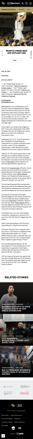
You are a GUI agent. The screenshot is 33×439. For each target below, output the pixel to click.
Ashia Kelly (12, 201)
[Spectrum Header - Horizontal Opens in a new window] (15, 3)
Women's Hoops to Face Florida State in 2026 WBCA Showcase (16, 309)
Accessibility (4, 425)
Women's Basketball (8, 304)
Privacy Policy (5, 415)
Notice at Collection (19, 422)
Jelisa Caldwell (22, 174)
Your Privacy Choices (6, 422)
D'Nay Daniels (19, 203)
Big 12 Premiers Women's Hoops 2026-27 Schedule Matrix (16, 372)
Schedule (22, 9)
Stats (17, 61)
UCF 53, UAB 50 (6, 80)
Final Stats (4, 75)
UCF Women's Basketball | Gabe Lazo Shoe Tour (15, 341)
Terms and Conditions (7, 418)
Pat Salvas (7, 100)
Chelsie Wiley (10, 162)
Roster (29, 9)
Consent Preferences (16, 415)
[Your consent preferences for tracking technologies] (3, 436)
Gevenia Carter (15, 168)
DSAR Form (17, 418)
